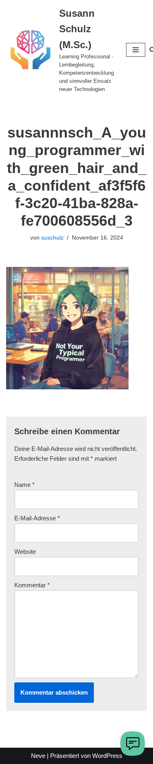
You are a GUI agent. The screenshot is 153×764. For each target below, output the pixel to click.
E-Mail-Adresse (37, 518)
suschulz (52, 238)
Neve (38, 755)
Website (25, 551)
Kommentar (32, 585)
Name (24, 484)
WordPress (107, 755)
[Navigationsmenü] (135, 50)
